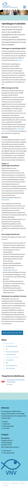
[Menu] (24, 5)
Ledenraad (6, 424)
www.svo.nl (18, 60)
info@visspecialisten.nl (10, 270)
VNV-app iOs (7, 450)
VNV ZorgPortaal (10, 368)
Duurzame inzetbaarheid (12, 351)
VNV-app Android (8, 453)
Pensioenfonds (10, 360)
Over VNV (6, 428)
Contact (22, 483)
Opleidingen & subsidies (12, 357)
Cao (7, 349)
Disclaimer (14, 483)
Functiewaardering (11, 354)
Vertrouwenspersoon (11, 365)
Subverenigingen (8, 426)
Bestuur (5, 421)
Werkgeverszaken (8, 343)
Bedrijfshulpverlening (11, 346)
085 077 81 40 (8, 445)
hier (3, 84)
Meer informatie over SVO (12, 333)
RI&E (7, 363)
